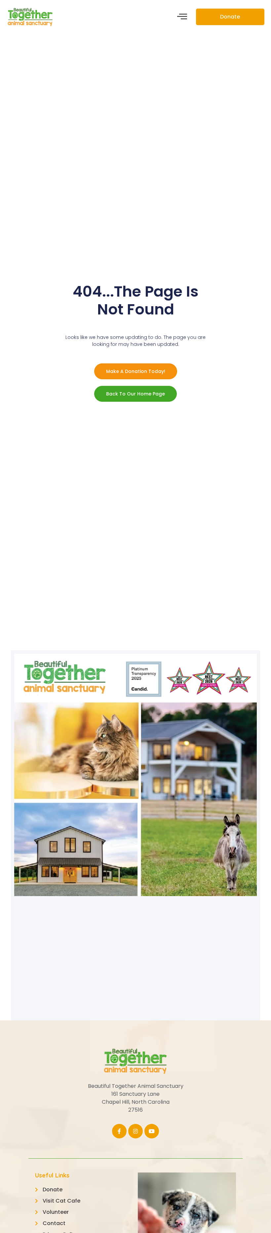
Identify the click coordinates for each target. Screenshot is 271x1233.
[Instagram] (135, 1131)
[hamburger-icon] (181, 17)
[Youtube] (151, 1131)
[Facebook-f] (119, 1131)
